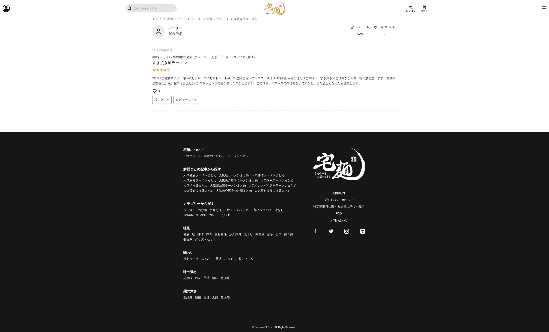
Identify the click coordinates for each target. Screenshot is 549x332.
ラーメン (189, 210)
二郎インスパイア (236, 210)
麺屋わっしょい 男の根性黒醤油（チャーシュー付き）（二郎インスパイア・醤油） (204, 57)
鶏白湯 (259, 234)
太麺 (215, 297)
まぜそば (216, 210)
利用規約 (339, 193)
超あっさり (190, 258)
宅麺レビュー (176, 19)
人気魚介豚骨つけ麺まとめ (234, 190)
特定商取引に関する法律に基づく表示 (338, 206)
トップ (156, 19)
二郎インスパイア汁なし (267, 210)
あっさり (207, 258)
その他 (225, 215)
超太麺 (225, 297)
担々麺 (288, 234)
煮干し (248, 234)
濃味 (215, 278)
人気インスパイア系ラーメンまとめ (273, 185)
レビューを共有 (186, 99)
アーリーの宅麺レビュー (208, 19)
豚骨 (209, 234)
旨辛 (279, 234)
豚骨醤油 (221, 234)
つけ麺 (202, 210)
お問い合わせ (339, 220)
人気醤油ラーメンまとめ (199, 175)
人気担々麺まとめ (195, 185)
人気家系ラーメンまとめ (277, 180)
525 (360, 34)
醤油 (186, 234)
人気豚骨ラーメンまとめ (199, 180)
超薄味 (187, 278)
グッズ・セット (205, 239)
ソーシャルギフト (240, 156)
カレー (213, 215)
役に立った (161, 99)
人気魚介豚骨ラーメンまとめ (238, 180)
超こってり (246, 258)
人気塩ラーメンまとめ (234, 175)
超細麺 (187, 297)
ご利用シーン (192, 156)
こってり (230, 258)
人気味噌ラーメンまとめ (268, 175)
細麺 (198, 297)
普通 (219, 258)
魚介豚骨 (235, 234)
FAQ (339, 213)
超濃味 (225, 278)
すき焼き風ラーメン (169, 63)
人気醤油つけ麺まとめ (198, 190)
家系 (270, 234)
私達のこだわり (214, 156)
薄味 (198, 278)
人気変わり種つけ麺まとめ (273, 190)
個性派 (187, 239)
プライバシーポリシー (339, 200)
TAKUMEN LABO (195, 215)
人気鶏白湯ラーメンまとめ (228, 185)
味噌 (201, 234)
